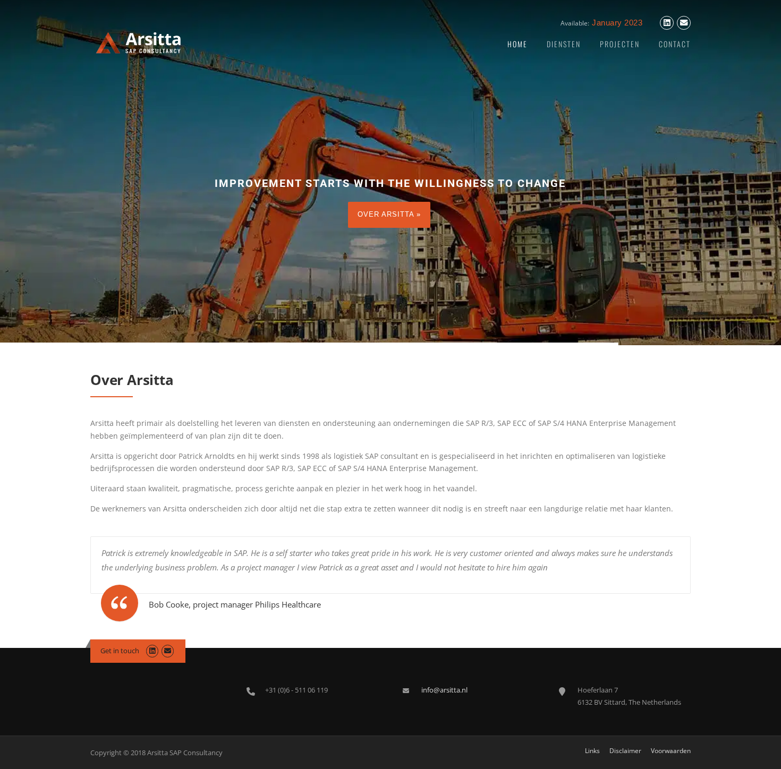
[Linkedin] (667, 23)
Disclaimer (625, 751)
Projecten (620, 43)
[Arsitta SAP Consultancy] (138, 42)
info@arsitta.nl (444, 690)
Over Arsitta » (389, 214)
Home (517, 43)
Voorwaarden (671, 751)
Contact (675, 43)
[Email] (684, 23)
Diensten (564, 43)
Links (592, 751)
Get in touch (119, 650)
